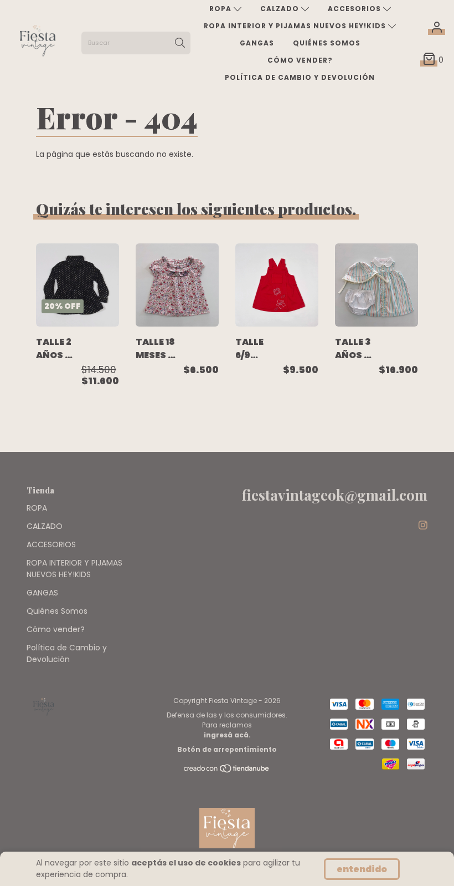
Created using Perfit (158, 224)
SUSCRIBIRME (158, 174)
